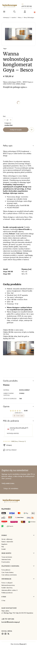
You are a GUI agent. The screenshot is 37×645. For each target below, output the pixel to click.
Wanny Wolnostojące (29, 17)
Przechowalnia (6, 562)
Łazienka (14, 17)
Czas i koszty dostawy (7, 572)
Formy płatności (6, 570)
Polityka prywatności (7, 593)
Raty (3, 547)
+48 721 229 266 (26, 6)
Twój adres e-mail (8, 483)
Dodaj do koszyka (16, 130)
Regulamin (4, 544)
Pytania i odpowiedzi (7, 542)
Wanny (19, 17)
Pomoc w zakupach (7, 583)
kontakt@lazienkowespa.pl (11, 622)
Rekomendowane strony (8, 585)
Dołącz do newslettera (11, 488)
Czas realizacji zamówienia (9, 575)
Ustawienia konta (6, 559)
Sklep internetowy (18, 644)
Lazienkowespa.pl (5, 17)
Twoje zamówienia (7, 557)
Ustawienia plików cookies (9, 590)
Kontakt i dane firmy (7, 588)
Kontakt (4, 549)
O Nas (3, 600)
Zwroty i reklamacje (7, 539)
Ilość (4, 116)
